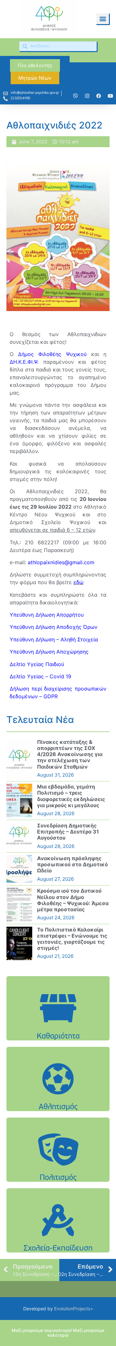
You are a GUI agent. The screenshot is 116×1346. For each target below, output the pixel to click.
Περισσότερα (58, 1028)
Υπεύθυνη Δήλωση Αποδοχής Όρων (53, 627)
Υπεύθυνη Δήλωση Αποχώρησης (49, 651)
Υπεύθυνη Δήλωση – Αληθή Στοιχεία (54, 639)
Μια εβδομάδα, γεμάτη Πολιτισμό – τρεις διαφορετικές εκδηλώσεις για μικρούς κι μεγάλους (71, 795)
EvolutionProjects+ (73, 1308)
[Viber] (75, 96)
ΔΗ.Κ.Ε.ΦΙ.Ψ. (26, 362)
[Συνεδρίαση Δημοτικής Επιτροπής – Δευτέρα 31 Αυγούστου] (19, 836)
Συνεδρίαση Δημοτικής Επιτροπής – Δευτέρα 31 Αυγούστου (68, 831)
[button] (102, 18)
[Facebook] (98, 96)
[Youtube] (110, 96)
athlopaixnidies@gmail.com (61, 562)
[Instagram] (87, 96)
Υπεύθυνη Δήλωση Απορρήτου (47, 614)
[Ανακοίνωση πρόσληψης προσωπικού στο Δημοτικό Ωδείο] (19, 869)
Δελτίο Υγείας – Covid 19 (40, 676)
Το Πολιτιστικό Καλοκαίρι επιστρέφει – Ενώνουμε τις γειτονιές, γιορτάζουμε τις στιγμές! (72, 938)
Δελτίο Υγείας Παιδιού (37, 664)
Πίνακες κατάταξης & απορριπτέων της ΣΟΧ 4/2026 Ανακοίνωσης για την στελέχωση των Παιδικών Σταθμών (69, 754)
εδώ (78, 582)
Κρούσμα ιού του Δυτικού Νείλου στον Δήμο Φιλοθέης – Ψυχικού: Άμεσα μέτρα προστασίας (73, 900)
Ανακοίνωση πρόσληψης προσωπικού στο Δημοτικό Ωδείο (72, 864)
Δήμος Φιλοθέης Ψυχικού (52, 354)
